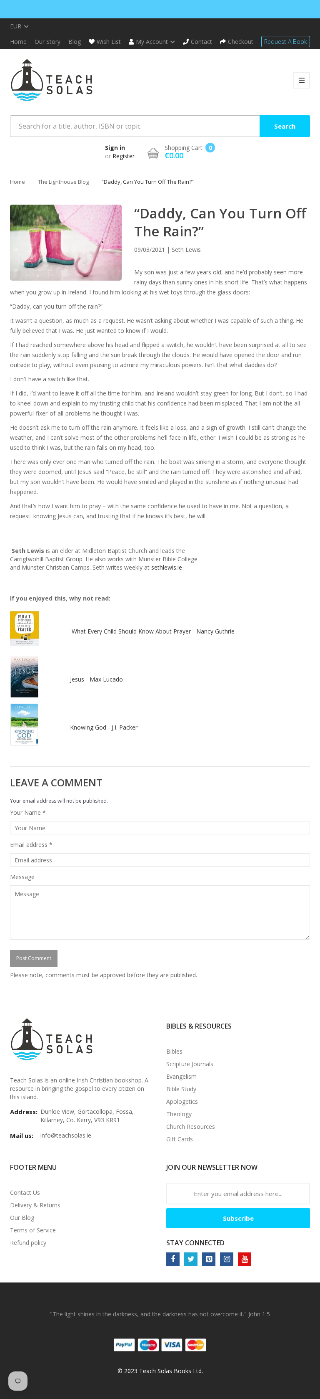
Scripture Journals (189, 1064)
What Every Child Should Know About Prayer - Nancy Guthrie (153, 631)
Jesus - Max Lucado (96, 679)
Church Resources (190, 1126)
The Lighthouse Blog (63, 181)
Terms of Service (33, 1230)
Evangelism (181, 1076)
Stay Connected (195, 1242)
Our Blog (22, 1218)
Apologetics (182, 1101)
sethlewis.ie (166, 567)
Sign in (115, 148)
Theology (179, 1114)
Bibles (174, 1051)
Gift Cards (179, 1139)
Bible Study (181, 1089)
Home (17, 181)
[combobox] (160, 126)
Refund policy (28, 1243)
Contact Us (25, 1192)
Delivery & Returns (35, 1205)
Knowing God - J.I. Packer (104, 727)
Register (123, 156)
